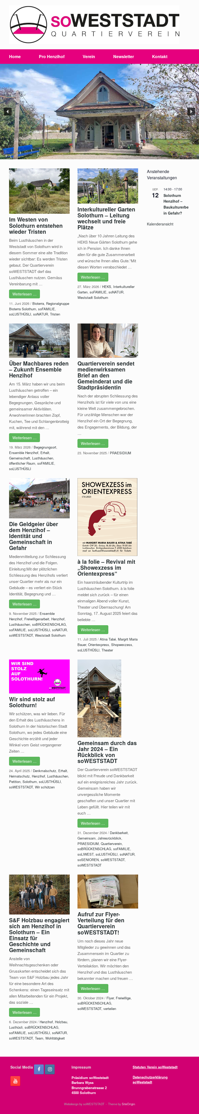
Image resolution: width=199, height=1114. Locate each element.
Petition (14, 781)
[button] (8, 111)
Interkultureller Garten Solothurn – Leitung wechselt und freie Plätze (106, 218)
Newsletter (123, 56)
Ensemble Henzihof (23, 452)
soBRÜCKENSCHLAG (49, 624)
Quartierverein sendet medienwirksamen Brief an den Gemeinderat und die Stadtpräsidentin (105, 375)
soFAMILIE (46, 308)
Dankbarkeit (119, 832)
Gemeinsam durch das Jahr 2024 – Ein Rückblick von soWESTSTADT (107, 752)
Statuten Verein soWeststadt (155, 1066)
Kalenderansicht (160, 223)
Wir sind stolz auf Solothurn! (32, 702)
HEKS (106, 286)
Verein (89, 56)
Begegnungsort (45, 447)
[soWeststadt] (94, 24)
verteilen (109, 1008)
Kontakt (159, 56)
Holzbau (61, 1021)
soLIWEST (85, 854)
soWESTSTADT (21, 635)
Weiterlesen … (24, 294)
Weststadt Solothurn (92, 297)
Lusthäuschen (42, 458)
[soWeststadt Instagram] (50, 1069)
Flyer (110, 997)
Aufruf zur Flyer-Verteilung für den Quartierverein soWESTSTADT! (100, 923)
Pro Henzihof (52, 56)
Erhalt (44, 452)
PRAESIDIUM (120, 452)
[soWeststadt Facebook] (39, 1069)
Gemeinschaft (19, 458)
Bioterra (38, 303)
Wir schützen (45, 787)
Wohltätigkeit (55, 1038)
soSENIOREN (88, 859)
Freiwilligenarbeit (36, 618)
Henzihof (58, 618)
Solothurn (30, 781)
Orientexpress (98, 644)
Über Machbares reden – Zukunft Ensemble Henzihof (39, 369)
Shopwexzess (121, 644)
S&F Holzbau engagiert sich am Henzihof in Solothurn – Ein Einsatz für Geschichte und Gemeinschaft (39, 935)
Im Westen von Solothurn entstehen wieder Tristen (36, 225)
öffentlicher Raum (22, 463)
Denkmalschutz (44, 770)
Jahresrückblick (109, 838)
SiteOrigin (128, 1104)
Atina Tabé (108, 639)
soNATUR (40, 314)
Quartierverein (111, 843)
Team (39, 1038)
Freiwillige (123, 997)
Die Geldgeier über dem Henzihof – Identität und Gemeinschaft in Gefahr (33, 536)
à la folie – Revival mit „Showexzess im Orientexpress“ (106, 567)
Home (15, 56)
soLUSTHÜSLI (20, 314)
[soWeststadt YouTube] (15, 1081)
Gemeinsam (86, 838)
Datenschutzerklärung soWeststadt (150, 1080)
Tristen (55, 314)
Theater (107, 650)
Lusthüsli (16, 1027)
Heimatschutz (19, 776)
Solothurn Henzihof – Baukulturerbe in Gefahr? (176, 204)
